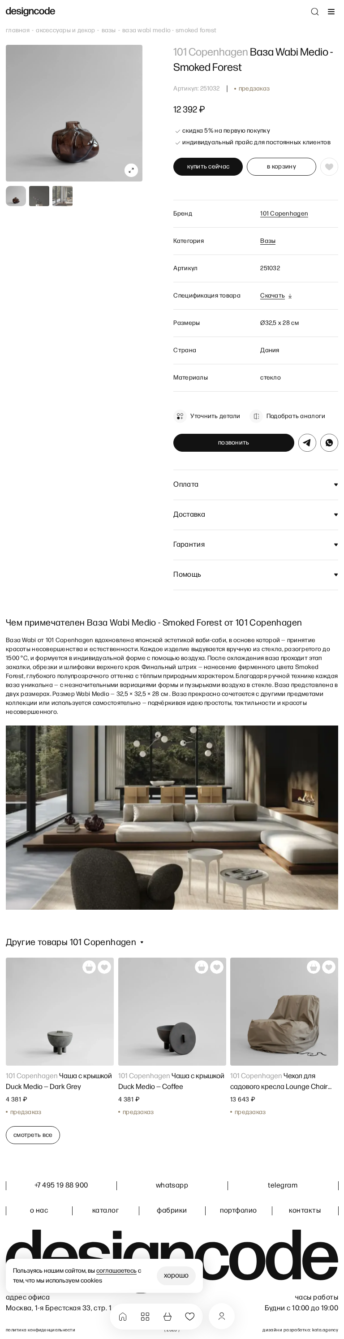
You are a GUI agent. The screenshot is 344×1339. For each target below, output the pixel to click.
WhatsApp (172, 1185)
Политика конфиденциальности (40, 1330)
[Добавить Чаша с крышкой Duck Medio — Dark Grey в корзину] (89, 967)
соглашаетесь (116, 1270)
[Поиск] (315, 11)
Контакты (305, 1210)
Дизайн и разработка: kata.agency (300, 1330)
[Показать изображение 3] (62, 196)
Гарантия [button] (189, 544)
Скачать (272, 295)
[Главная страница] (30, 12)
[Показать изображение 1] (16, 196)
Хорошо (176, 1275)
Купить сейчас (208, 166)
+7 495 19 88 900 (61, 1185)
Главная (18, 30)
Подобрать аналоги (296, 416)
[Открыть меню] (331, 11)
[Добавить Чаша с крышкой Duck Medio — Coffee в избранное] (216, 967)
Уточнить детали (215, 416)
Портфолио (238, 1210)
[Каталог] (145, 1316)
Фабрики (172, 1210)
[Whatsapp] (329, 443)
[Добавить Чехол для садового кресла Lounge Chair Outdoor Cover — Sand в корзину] (313, 967)
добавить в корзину (281, 167)
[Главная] (123, 1316)
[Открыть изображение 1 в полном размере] (74, 113)
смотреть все (32, 1134)
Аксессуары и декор (65, 30)
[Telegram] (307, 443)
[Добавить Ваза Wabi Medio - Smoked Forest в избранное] (329, 167)
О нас (39, 1210)
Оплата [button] (185, 484)
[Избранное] (190, 1316)
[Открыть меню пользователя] (222, 1316)
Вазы (109, 30)
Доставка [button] (189, 514)
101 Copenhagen (284, 213)
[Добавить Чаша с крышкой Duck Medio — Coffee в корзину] (201, 967)
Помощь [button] (187, 574)
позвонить (233, 442)
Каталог (105, 1210)
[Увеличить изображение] (131, 170)
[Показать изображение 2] (39, 196)
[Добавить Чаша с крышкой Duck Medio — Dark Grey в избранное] (104, 967)
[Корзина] (167, 1316)
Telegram (282, 1185)
